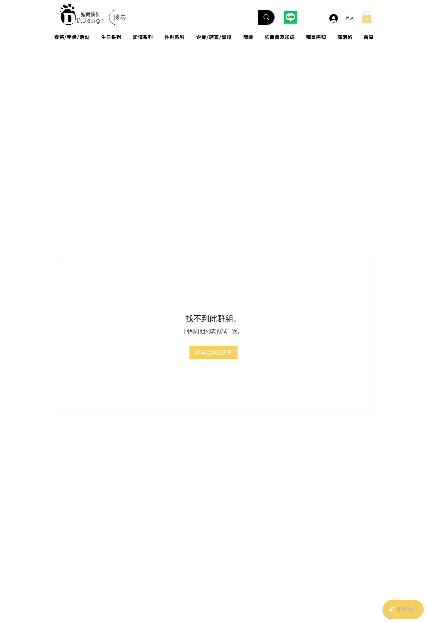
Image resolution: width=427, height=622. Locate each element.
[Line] (290, 17)
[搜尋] (266, 17)
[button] (366, 17)
